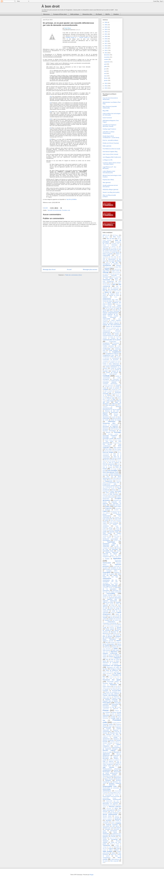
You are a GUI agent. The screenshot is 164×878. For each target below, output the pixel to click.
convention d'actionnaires (110, 383)
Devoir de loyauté (116, 420)
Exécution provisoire (115, 505)
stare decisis (115, 826)
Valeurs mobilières (114, 850)
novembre (107, 57)
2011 (106, 85)
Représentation (117, 777)
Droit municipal (114, 473)
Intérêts (115, 575)
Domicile (108, 432)
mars (105, 75)
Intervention (106, 590)
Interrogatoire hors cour (110, 584)
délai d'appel (110, 401)
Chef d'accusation (109, 308)
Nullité (116, 648)
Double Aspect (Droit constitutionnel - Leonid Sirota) (111, 136)
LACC (117, 603)
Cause (115, 296)
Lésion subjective (113, 606)
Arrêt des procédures (116, 272)
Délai (114, 399)
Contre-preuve (106, 380)
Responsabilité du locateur (112, 795)
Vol (103, 862)
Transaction (106, 845)
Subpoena (118, 827)
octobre (106, 59)
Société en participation (116, 822)
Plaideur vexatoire (106, 687)
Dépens (105, 414)
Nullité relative (115, 650)
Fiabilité (106, 520)
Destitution (113, 417)
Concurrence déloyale (110, 344)
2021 (106, 34)
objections (114, 652)
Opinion (104, 661)
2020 (106, 36)
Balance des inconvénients (110, 289)
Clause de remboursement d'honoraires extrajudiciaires (112, 331)
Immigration (105, 548)
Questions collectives (114, 741)
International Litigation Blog (110, 151)
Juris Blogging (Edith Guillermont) (112, 157)
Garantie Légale (114, 531)
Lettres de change (114, 608)
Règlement (117, 765)
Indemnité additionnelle (112, 552)
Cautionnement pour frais (110, 299)
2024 (106, 27)
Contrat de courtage (116, 368)
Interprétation (107, 578)
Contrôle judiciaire (115, 380)
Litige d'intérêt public (116, 620)
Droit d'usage (117, 450)
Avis (110, 283)
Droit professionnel (116, 475)
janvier (106, 80)
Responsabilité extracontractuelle (111, 796)
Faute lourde (118, 518)
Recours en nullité (107, 752)
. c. (78, 37)
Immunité (112, 548)
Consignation (105, 361)
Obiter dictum (105, 651)
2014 (106, 50)
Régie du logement (108, 761)
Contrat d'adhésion (116, 365)
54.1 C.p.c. (117, 237)
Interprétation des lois (110, 580)
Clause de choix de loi (114, 321)
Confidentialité (106, 349)
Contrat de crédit (108, 369)
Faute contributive (115, 517)
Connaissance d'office (108, 356)
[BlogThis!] (52, 208)
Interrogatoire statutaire (108, 587)
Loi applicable (108, 624)
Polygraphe (105, 690)
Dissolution (105, 429)
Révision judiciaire (115, 806)
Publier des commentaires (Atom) (73, 275)
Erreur (114, 489)
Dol (120, 430)
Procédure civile (66, 210)
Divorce (112, 429)
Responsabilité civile (110, 786)
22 (50, 139)
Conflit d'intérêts (113, 350)
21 (50, 128)
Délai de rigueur (116, 403)
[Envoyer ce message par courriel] (51, 208)
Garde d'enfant (107, 533)
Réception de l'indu (106, 747)
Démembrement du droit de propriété (112, 409)
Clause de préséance (108, 329)
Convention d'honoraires (108, 385)
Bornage (117, 292)
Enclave (119, 479)
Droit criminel (117, 447)
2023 (106, 29)
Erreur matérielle (110, 492)
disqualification (114, 427)
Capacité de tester (114, 295)
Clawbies (116, 14)
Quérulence (116, 738)
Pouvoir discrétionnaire (110, 695)
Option (117, 661)
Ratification (116, 746)
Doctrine (117, 429)
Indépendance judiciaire (108, 555)
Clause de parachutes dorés (112, 328)
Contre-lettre (116, 379)
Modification (117, 637)
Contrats (106, 376)
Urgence (111, 848)
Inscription (105, 568)
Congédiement (116, 352)
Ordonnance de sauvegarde (112, 665)
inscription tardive (111, 571)
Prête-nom (115, 708)
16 (50, 119)
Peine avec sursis (107, 678)
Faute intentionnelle (107, 518)
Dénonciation (114, 412)
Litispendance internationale (110, 623)
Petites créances (107, 686)
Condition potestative (108, 346)
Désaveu (116, 414)
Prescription (106, 702)
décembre (107, 54)
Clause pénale (107, 334)
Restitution (116, 802)
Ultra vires (105, 848)
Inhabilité (107, 558)
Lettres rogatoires (107, 609)
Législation (105, 605)
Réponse (109, 777)
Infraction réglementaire (116, 556)
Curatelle (119, 389)
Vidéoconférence (115, 859)
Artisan (105, 274)
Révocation (109, 808)
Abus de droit (110, 238)
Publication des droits (112, 734)
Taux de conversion (114, 838)
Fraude (110, 529)
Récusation (106, 758)
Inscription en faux (116, 568)
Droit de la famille (116, 458)
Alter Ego (115, 262)
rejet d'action (108, 767)
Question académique (108, 740)
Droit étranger (114, 468)
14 (50, 103)
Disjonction (105, 427)
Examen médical (111, 495)
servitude (117, 817)
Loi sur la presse (117, 624)
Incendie (119, 551)
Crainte (104, 388)
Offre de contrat (115, 659)
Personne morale (108, 683)
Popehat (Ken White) (108, 179)
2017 (106, 43)
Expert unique (117, 506)
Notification (107, 647)
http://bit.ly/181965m (72, 199)
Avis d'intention (107, 284)
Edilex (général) (107, 146)
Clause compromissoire (110, 313)
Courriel (117, 386)
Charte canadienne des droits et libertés (112, 303)
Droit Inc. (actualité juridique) (110, 140)
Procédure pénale (116, 722)
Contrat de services (112, 372)
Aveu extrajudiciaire (108, 281)
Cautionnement (107, 298)
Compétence (106, 343)
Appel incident (115, 270)
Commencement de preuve (110, 335)
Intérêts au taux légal (110, 576)
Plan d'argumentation (115, 689)
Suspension (106, 833)
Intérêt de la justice (108, 574)
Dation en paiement (108, 390)
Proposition (118, 727)
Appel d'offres (106, 270)
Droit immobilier (112, 470)
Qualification (105, 737)
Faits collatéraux (106, 512)
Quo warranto (107, 744)
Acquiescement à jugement (109, 246)
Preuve (106, 710)
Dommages (117, 432)
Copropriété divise (109, 386)
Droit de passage (111, 461)
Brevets (105, 294)
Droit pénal (105, 475)
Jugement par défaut (108, 602)
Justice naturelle (109, 603)
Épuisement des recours (108, 488)
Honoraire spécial (117, 540)
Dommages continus (113, 434)
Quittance (117, 743)
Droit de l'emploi (108, 452)
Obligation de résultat (114, 656)
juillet (105, 66)
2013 (106, 52)
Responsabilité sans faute (112, 800)
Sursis (115, 832)
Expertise (108, 508)
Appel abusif (117, 269)
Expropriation (118, 508)
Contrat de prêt (116, 371)
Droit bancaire (107, 444)
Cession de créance (107, 301)
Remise (116, 770)
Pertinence (113, 685)
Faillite (105, 511)
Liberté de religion (111, 615)
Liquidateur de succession (114, 618)
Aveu (116, 280)
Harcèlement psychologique (110, 539)
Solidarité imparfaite (112, 824)
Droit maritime (105, 473)
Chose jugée (106, 310)
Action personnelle (112, 258)
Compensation (112, 341)
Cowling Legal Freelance (109, 129)
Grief (110, 536)
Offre (107, 659)
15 (50, 111)
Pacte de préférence (112, 670)
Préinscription (106, 698)
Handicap (116, 537)
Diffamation (111, 421)
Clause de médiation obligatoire (111, 323)
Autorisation (106, 280)
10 (50, 96)
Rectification (116, 755)
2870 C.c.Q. (106, 235)
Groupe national (106, 537)
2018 (106, 41)
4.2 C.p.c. (115, 235)
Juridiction (118, 602)
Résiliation (108, 780)
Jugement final (112, 599)
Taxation (105, 839)
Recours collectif (109, 750)
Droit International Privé (110, 472)
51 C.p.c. (105, 237)
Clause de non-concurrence (112, 325)
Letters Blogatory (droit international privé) (109, 172)
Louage (104, 627)
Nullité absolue (106, 650)
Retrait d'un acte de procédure (109, 805)
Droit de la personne (109, 459)
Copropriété (118, 385)
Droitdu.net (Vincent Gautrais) (111, 143)
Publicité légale (116, 735)
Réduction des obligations (114, 759)
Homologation (106, 540)
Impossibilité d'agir (108, 551)
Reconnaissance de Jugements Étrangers (112, 748)
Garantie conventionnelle (108, 530)
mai (105, 71)
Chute (114, 310)
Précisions (116, 696)
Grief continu (116, 536)
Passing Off (112, 676)
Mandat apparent (110, 629)
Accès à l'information (110, 245)
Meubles (115, 633)
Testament (105, 841)
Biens (104, 290)
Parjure (108, 675)
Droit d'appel (108, 449)
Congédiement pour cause (110, 355)
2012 (106, 83)
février (106, 78)
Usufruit (104, 849)
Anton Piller (118, 267)
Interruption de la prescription (112, 588)
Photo (114, 686)
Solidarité (118, 823)
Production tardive (108, 724)
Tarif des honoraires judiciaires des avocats (112, 835)
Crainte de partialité (114, 388)
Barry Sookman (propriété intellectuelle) (110, 107)
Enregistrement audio (113, 482)
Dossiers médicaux (109, 439)
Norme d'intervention (108, 644)
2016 (106, 45)
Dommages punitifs (108, 438)
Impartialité (115, 549)
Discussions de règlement (110, 426)
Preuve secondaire (110, 713)
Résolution (112, 784)
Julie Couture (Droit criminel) (110, 154)
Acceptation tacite (115, 243)
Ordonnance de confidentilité (111, 662)
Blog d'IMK (105, 110)
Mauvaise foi (114, 632)
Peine (118, 676)
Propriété (108, 728)
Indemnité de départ (110, 553)
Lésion (113, 605)
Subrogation (108, 829)
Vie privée (105, 861)
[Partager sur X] (54, 208)
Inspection (116, 572)
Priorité (113, 715)
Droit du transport (107, 467)
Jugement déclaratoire (115, 598)
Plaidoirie (114, 687)
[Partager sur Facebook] (56, 208)
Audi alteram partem (111, 278)
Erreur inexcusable (115, 491)
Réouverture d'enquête (108, 776)
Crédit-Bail (113, 389)
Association (117, 274)
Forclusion (105, 524)
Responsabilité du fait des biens (114, 793)
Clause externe (116, 332)
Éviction (104, 495)
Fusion (117, 529)
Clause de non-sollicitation (113, 326)
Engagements (108, 481)
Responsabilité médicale (109, 798)
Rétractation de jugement (110, 803)
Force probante (113, 523)
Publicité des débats (107, 735)
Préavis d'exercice (107, 696)
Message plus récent (49, 269)
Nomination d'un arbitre (115, 642)
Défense (109, 395)
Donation (119, 438)
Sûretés (105, 832)
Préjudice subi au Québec (110, 701)
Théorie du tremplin (114, 843)
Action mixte (113, 256)
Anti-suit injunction (109, 267)
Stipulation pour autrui (108, 827)
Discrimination (114, 425)
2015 (106, 48)
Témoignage (114, 839)
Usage (117, 848)
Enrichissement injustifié (109, 485)
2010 (106, 88)
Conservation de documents (110, 359)
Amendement (107, 265)
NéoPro (107, 14)
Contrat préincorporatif (110, 374)
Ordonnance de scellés (113, 667)
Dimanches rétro (87, 14)
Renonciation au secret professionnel (112, 772)
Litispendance (111, 621)
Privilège (113, 716)
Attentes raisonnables (116, 276)
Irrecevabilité (111, 593)
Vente (113, 853)
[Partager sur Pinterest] (57, 208)
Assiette (111, 274)
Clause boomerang (114, 311)
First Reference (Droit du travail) (111, 148)
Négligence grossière (108, 640)
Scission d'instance (113, 813)
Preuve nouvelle (116, 712)
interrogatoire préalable (110, 586)
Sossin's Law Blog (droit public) (111, 192)
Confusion (105, 352)
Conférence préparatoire (114, 347)
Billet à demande (117, 290)
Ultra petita (116, 847)
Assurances (106, 277)
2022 (106, 31)
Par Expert (99, 14)
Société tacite (107, 823)
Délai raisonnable (110, 405)
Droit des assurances (108, 464)
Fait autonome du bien (115, 511)
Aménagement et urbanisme (111, 264)
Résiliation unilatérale (115, 783)
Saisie (116, 808)
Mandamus (112, 627)
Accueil (69, 269)
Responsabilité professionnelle (112, 799)
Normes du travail (116, 645)
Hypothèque (111, 542)
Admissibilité (111, 261)
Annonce (118, 265)
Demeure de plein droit (112, 411)
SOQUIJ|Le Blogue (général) (110, 189)
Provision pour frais (115, 733)
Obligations (117, 658)
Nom (107, 642)
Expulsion (107, 509)
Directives (105, 424)
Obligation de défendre (107, 654)
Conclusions (116, 343)
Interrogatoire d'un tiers (110, 581)
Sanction (112, 811)
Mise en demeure (108, 636)
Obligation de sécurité (107, 657)
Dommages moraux (109, 437)
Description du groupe (110, 415)
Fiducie (111, 520)
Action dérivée (115, 252)
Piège (118, 686)
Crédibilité (105, 389)
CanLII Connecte (107, 117)
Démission (105, 412)
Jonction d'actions (108, 595)
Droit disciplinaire (114, 465)
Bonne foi (108, 292)
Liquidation (107, 620)
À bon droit (51, 6)
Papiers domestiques (107, 673)
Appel (106, 269)
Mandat (119, 627)
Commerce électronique (108, 336)
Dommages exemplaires (110, 435)
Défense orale (110, 398)
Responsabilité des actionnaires (111, 788)
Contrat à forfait (106, 365)
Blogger (91, 874)
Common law (114, 338)
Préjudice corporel (116, 698)
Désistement (106, 417)
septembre (107, 61)
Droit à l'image (118, 439)
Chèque (117, 308)
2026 (106, 22)
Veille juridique (74, 14)
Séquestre (117, 816)
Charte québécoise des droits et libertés (112, 306)
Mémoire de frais (107, 633)
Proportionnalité (107, 727)
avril (105, 73)
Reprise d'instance (109, 779)
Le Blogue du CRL (108, 160)
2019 (106, 38)
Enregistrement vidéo (109, 484)
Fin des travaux (112, 521)
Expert (107, 506)
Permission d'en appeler (112, 680)
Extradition (116, 509)
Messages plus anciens (90, 269)
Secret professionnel (110, 814)
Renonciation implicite (110, 774)
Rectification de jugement (110, 757)
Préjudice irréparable (111, 699)
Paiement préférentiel (114, 671)
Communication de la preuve (112, 340)
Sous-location (106, 826)
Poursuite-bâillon (116, 690)
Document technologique (109, 430)
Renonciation (106, 771)
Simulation (108, 820)
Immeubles (116, 546)
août (105, 64)
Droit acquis (109, 441)
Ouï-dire (105, 669)
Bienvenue (46, 14)
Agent (107, 262)
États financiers (114, 494)
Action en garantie (108, 253)
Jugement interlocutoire (110, 600)
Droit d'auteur (117, 449)
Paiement (105, 671)
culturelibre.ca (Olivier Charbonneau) (108, 132)
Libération (113, 612)
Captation (105, 297)
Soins (113, 823)
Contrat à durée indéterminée (111, 364)
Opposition (111, 661)
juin (105, 68)
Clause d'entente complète (110, 316)
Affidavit (119, 261)
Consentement (115, 358)
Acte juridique (114, 248)
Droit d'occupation (108, 450)
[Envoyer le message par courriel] (61, 208)
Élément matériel (112, 479)
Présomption (115, 704)
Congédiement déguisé (112, 353)
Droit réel (110, 476)
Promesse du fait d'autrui (114, 725)
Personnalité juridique (113, 681)
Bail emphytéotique (115, 287)
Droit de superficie (114, 462)
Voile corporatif (114, 861)
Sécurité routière (107, 816)
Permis (117, 678)
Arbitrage (105, 272)
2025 (106, 24)
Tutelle (110, 846)
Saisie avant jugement (109, 810)
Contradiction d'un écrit (114, 362)
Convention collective (109, 382)
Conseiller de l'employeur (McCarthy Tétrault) (109, 125)
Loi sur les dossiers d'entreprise (112, 626)
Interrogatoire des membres (110, 583)
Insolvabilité (106, 572)
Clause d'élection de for (110, 314)
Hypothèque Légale (109, 543)
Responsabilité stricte (107, 802)
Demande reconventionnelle (54, 210)
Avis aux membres (117, 282)
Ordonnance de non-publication (110, 664)
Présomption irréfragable (110, 705)
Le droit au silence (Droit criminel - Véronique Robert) (111, 163)
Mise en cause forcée (113, 635)
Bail (114, 284)
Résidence (118, 779)
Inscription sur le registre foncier (113, 569)
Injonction (117, 558)
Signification (118, 819)
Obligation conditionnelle (110, 653)
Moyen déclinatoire (109, 639)
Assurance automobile (110, 275)
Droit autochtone (115, 442)
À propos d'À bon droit (60, 14)
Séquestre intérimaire (107, 817)
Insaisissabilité (116, 566)
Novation (114, 647)
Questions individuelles (108, 743)
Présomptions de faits (108, 707)
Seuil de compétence (107, 819)
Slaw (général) (107, 182)
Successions (113, 830)
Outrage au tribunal (115, 669)
